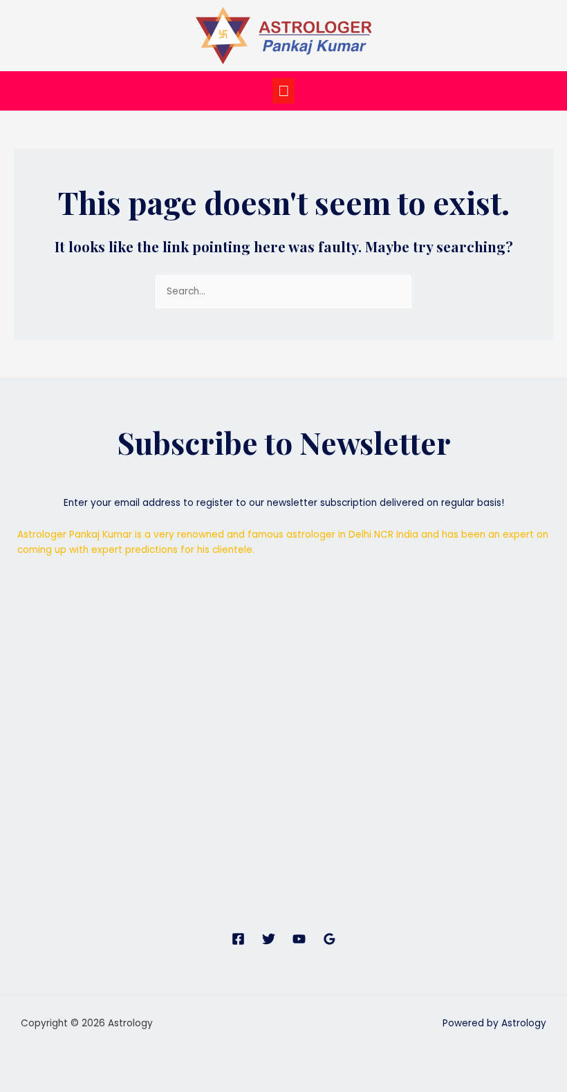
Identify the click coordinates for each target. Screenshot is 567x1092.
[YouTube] (299, 938)
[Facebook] (238, 938)
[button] (283, 91)
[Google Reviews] (329, 938)
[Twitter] (268, 938)
